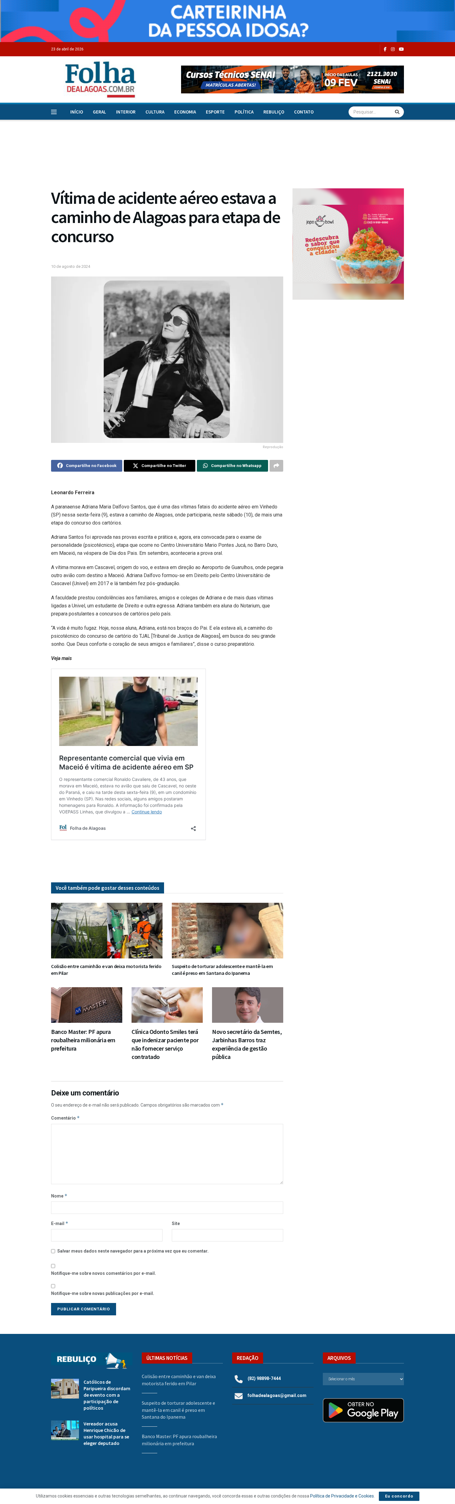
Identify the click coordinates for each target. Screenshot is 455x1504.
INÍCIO (76, 112)
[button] (292, 79)
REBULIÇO (273, 112)
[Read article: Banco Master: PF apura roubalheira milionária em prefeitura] (86, 1005)
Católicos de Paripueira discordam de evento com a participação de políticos (107, 1395)
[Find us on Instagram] (393, 49)
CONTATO (304, 112)
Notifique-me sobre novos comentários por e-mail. (103, 1273)
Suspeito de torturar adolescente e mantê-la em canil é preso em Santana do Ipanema (222, 969)
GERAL (99, 112)
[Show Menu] (54, 112)
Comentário (65, 1118)
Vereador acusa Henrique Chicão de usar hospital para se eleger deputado (106, 1433)
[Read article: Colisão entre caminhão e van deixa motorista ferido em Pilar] (106, 930)
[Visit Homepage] (94, 79)
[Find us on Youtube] (401, 49)
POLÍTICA (244, 112)
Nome (59, 1196)
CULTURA (154, 112)
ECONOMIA (185, 112)
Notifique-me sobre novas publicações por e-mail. (102, 1293)
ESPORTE (215, 112)
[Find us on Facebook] (385, 49)
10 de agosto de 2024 (70, 266)
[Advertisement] (348, 355)
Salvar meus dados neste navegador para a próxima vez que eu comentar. (133, 1251)
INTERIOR (126, 112)
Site (176, 1223)
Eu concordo (399, 1496)
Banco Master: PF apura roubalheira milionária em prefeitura (83, 1040)
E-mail (59, 1223)
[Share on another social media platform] (276, 466)
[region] (227, 21)
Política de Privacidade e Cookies (342, 1495)
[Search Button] (398, 112)
